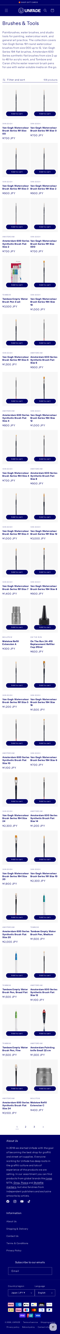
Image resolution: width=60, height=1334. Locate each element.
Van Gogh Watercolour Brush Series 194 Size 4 (15, 474)
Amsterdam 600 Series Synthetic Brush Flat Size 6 (43, 360)
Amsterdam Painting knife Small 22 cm (42, 1049)
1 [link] (17, 1126)
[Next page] (43, 1126)
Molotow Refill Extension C (38, 1104)
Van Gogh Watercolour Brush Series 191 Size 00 (15, 130)
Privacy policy (13, 1327)
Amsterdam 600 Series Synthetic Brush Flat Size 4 (15, 418)
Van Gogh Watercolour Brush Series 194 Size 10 (43, 301)
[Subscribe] (48, 1271)
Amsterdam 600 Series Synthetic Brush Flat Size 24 (15, 1105)
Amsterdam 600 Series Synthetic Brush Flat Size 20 (15, 934)
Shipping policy (48, 1322)
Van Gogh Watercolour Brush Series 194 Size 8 (43, 587)
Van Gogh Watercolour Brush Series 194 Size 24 (15, 818)
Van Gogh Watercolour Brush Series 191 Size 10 (44, 875)
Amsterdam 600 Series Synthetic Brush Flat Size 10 (15, 760)
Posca (24, 1182)
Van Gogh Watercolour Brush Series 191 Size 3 (15, 187)
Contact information (47, 1327)
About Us (11, 1221)
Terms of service (30, 1322)
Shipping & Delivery (17, 1228)
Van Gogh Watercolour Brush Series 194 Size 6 (43, 759)
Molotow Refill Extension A (10, 643)
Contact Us (12, 1236)
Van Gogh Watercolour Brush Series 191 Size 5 (15, 701)
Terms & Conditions (17, 1243)
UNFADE (16, 1322)
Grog (16, 1182)
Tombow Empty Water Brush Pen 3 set (15, 300)
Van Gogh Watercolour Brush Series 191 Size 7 (15, 587)
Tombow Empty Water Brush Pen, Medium (43, 933)
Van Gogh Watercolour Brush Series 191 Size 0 (43, 129)
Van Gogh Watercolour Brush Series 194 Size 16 (43, 702)
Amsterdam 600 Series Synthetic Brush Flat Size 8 (43, 476)
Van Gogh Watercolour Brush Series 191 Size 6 (15, 358)
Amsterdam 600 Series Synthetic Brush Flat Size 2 (15, 243)
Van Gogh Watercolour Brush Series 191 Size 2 (43, 187)
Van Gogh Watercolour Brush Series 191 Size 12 (43, 532)
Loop (48, 1178)
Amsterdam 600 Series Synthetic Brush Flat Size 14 (43, 818)
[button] (6, 10)
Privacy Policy (13, 1250)
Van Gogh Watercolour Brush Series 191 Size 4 (15, 532)
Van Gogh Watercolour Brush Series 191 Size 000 (43, 243)
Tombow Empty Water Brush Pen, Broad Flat (15, 991)
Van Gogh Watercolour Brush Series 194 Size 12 (43, 418)
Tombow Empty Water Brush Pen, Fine (15, 1049)
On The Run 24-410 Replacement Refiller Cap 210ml (42, 644)
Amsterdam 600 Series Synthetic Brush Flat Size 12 (43, 992)
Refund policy (28, 1327)
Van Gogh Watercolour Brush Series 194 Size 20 (15, 876)
